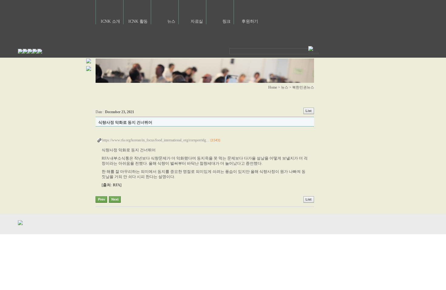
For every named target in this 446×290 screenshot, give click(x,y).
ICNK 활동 (138, 21)
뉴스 (171, 21)
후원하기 (250, 21)
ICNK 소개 (110, 21)
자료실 (197, 21)
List (309, 111)
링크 (226, 21)
